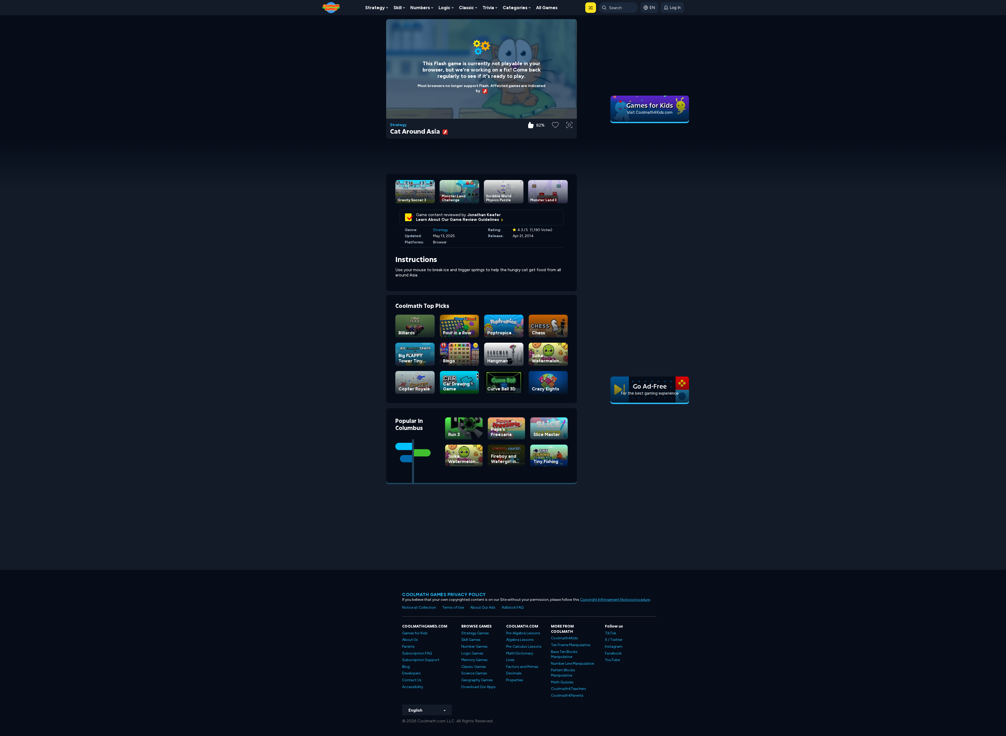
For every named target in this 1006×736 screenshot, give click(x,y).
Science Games (474, 673)
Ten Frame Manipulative (570, 645)
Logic (444, 7)
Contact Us (412, 680)
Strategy (375, 7)
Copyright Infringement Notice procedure (615, 599)
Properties (514, 680)
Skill (397, 7)
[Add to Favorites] (555, 124)
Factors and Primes (522, 666)
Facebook (613, 653)
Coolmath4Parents (567, 695)
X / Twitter (613, 639)
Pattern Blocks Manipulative (563, 673)
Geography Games (477, 680)
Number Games (474, 646)
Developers (411, 673)
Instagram (613, 646)
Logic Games (472, 653)
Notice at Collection (419, 607)
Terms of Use (453, 607)
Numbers (420, 7)
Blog (406, 666)
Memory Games (474, 660)
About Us (410, 639)
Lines (510, 660)
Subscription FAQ (417, 653)
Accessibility (412, 687)
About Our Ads (482, 607)
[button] (590, 7)
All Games (546, 7)
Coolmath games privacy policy (444, 594)
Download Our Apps (478, 687)
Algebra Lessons (520, 639)
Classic (466, 7)
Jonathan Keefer (484, 214)
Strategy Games (475, 633)
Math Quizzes (562, 682)
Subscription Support (420, 660)
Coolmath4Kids (564, 638)
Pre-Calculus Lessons (524, 646)
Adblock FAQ (513, 607)
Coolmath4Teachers (568, 688)
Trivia (488, 7)
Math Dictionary (519, 653)
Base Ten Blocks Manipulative (564, 654)
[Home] (331, 7)
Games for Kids (415, 633)
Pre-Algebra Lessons (523, 633)
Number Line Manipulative (572, 663)
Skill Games (470, 639)
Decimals (514, 673)
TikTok (610, 633)
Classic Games (473, 666)
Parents (408, 646)
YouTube (612, 660)
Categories (515, 7)
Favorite (555, 133)
